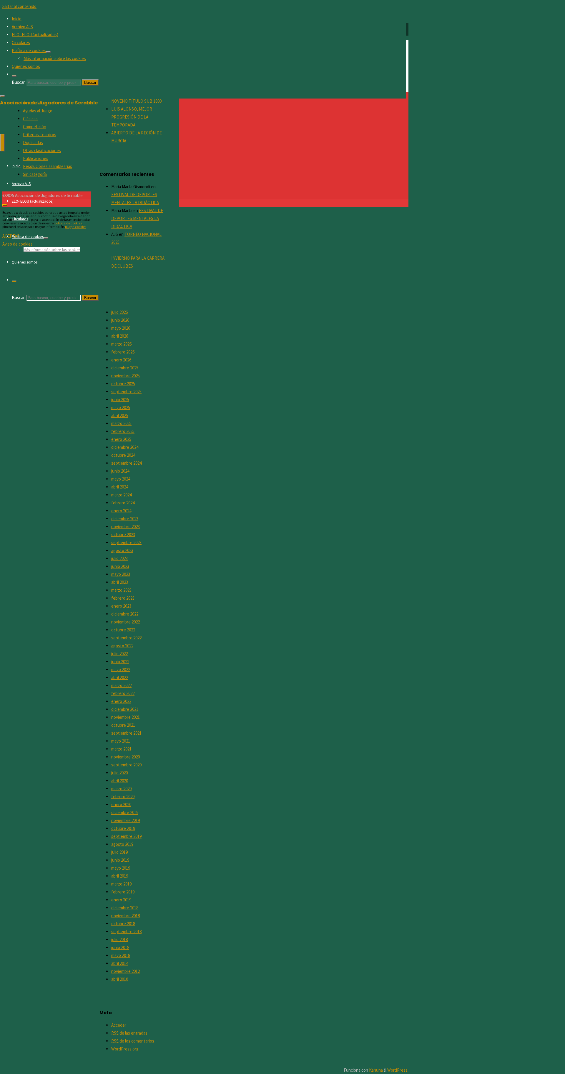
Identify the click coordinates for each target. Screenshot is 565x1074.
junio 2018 (120, 947)
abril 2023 (119, 582)
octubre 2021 (123, 725)
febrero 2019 (122, 892)
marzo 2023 (121, 590)
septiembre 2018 (126, 931)
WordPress (397, 1070)
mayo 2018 (120, 955)
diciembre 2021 (124, 709)
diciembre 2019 (124, 812)
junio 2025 (120, 399)
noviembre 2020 (125, 757)
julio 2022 (119, 653)
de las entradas (129, 1033)
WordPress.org (125, 1049)
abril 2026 (119, 336)
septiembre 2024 (126, 463)
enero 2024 (121, 510)
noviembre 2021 (125, 717)
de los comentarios (132, 1041)
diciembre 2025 (124, 368)
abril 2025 (119, 415)
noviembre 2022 (125, 622)
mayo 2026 (120, 328)
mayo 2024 (120, 479)
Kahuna (375, 1070)
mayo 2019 (120, 868)
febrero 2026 (122, 352)
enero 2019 (121, 900)
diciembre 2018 (124, 907)
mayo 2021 (120, 741)
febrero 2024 (122, 503)
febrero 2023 (122, 598)
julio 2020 (119, 773)
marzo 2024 (121, 495)
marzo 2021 (121, 749)
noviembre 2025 (125, 375)
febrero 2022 (122, 693)
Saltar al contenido (19, 6)
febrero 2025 (122, 431)
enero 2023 (121, 606)
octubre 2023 (123, 534)
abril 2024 (119, 487)
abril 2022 (119, 677)
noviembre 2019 (125, 820)
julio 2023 (119, 558)
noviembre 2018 (125, 915)
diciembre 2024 (124, 447)
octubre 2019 (123, 828)
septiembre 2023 (126, 542)
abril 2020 (119, 780)
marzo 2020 (121, 788)
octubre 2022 (123, 630)
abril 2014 (119, 963)
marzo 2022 (121, 685)
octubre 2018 (123, 923)
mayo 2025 (120, 407)
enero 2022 (121, 701)
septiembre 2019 (126, 836)
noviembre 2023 (125, 526)
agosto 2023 (122, 550)
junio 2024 (120, 471)
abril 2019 (119, 876)
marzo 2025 (121, 423)
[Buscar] (14, 76)
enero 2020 (121, 804)
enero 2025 (121, 439)
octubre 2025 (123, 383)
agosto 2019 (122, 844)
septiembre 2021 (126, 733)
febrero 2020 (122, 796)
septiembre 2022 (126, 638)
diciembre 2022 (124, 614)
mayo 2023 (120, 574)
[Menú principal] (2, 142)
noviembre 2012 (125, 971)
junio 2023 (120, 566)
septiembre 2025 (126, 391)
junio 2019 (120, 860)
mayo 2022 (120, 669)
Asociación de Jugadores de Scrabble (49, 102)
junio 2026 (120, 320)
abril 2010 (119, 979)
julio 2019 (119, 852)
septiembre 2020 (126, 765)
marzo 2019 (121, 884)
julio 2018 (119, 939)
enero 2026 (121, 360)
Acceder (118, 1025)
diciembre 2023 (124, 518)
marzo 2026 (121, 344)
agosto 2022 (122, 645)
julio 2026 (119, 312)
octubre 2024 (123, 455)
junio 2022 (120, 661)
